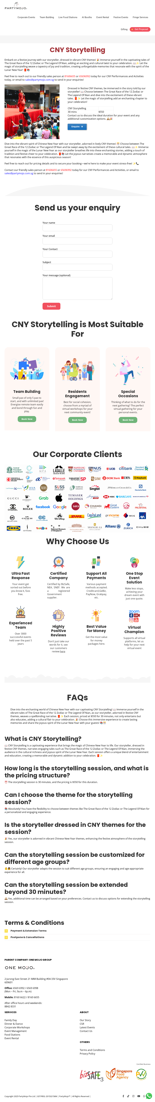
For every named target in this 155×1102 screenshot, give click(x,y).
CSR (82, 1023)
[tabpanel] (107, 108)
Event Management (16, 1031)
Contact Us (86, 1031)
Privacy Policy (87, 1053)
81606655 (70, 76)
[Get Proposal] (140, 32)
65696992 (85, 76)
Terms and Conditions (92, 1050)
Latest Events (87, 1027)
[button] (77, 931)
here (62, 651)
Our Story (85, 1020)
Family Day (11, 1020)
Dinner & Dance (14, 1023)
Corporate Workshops (17, 1027)
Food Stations (12, 1034)
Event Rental (12, 1038)
